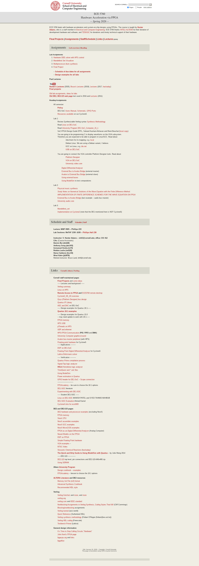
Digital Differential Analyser (72, 168)
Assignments (72, 39)
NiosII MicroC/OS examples (68, 428)
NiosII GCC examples (66, 425)
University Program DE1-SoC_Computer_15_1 (80, 128)
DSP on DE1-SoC (64, 348)
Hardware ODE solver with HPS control (68, 57)
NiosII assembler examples (68, 421)
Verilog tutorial (63, 511)
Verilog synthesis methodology (69, 517)
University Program (67, 467)
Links (100, 39)
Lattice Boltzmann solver (67, 354)
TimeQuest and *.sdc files (68, 370)
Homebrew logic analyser (70, 367)
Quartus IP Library (65, 302)
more (76, 495)
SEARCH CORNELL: (121, 4)
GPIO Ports (91, 111)
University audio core (66, 201)
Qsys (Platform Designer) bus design (72, 299)
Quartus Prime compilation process (71, 361)
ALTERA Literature (61, 478)
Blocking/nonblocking (66, 508)
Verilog (76, 270)
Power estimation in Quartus (69, 376)
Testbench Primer (64, 524)
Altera (70, 270)
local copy (124, 131)
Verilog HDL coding (65, 520)
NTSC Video (62, 447)
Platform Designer (73, 157)
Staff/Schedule (87, 39)
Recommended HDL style (68, 487)
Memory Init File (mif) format (69, 481)
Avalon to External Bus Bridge (73, 174)
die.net (84, 146)
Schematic (81, 111)
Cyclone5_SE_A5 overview (68, 296)
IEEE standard (76, 501)
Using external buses (70, 177)
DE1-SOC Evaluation (66, 401)
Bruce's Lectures (77, 87)
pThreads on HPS (64, 326)
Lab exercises (74, 47)
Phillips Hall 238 (89, 232)
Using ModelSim (68, 181)
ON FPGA (132, 195)
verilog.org (62, 498)
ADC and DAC (63, 306)
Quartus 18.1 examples (67, 311)
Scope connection (87, 379)
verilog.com (62, 501)
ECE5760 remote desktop (92, 293)
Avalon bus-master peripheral (69, 339)
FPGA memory (63, 320)
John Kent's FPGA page (67, 534)
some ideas (77, 281)
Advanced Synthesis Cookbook (70, 484)
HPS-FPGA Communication (68, 333)
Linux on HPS (63, 290)
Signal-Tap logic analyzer (67, 364)
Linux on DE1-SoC (69, 125)
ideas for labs (72, 93)
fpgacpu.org (62, 537)
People (139, 7)
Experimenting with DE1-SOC (69, 392)
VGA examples (63, 444)
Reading (84, 47)
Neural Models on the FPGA (69, 434)
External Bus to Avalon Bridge (73, 171)
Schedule (78, 222)
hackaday (106, 87)
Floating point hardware (67, 342)
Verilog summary (64, 287)
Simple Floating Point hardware (70, 440)
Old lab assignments (57, 93)
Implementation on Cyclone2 (69, 212)
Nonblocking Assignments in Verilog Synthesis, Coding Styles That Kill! (86, 505)
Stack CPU (62, 418)
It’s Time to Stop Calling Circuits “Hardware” (75, 531)
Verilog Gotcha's (64, 495)
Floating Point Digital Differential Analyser (74, 351)
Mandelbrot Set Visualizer (63, 61)
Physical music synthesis (68, 188)
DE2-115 (61, 459)
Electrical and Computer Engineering (90, 30)
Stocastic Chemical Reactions (69, 450)
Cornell (64, 270)
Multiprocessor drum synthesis (65, 64)
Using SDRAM (63, 462)
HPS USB (61, 323)
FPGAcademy (63, 385)
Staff (85, 222)
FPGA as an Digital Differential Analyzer (73, 431)
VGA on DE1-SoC (73, 160)
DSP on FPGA (63, 437)
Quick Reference (64, 514)
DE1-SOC (61, 388)
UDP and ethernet (64, 329)
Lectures (108, 39)
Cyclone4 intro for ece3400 (68, 404)
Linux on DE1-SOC (65, 398)
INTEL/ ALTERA (126, 30)
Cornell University (72, 2)
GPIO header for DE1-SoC (68, 379)
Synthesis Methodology (96, 122)
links (72, 537)
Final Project (58, 67)
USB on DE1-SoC (73, 149)
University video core (74, 163)
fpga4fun (61, 541)
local (92, 140)
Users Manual (70, 111)
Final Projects (56, 39)
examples (77, 470)
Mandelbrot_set (64, 209)
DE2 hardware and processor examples (73, 412)
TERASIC (86, 32)
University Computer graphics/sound (72, 336)
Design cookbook (64, 470)
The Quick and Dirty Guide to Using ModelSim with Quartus (83, 453)
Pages (131, 7)
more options (147, 7)
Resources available (65, 114)
